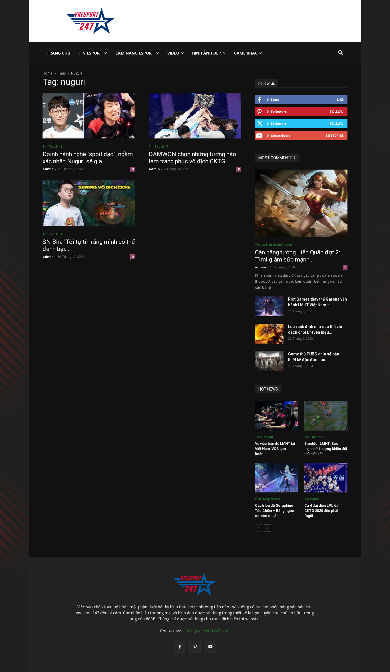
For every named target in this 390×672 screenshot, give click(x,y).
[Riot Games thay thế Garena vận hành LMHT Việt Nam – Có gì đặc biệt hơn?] (269, 306)
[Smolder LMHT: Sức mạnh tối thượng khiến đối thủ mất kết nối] (326, 415)
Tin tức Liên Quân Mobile (273, 245)
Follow (336, 111)
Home (48, 73)
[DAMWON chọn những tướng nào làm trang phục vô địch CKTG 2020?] (195, 115)
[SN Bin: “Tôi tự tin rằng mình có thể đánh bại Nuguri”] (89, 203)
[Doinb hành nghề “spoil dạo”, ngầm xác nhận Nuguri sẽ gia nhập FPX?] (89, 115)
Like (340, 99)
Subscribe (334, 135)
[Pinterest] (195, 647)
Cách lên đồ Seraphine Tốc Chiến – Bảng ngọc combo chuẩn (274, 510)
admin (48, 169)
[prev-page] (258, 528)
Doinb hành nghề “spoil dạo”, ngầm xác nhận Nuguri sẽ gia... (88, 158)
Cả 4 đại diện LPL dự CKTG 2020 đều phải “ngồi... (321, 510)
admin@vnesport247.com (206, 630)
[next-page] (267, 528)
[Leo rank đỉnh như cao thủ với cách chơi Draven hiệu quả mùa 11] (269, 334)
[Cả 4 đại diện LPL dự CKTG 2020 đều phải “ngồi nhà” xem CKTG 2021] (326, 477)
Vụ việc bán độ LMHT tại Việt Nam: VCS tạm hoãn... (275, 448)
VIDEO (173, 53)
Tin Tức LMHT (53, 146)
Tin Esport (90, 53)
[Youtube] (210, 647)
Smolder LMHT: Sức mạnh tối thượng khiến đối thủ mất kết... (325, 448)
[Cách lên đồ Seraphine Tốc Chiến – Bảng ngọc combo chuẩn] (276, 477)
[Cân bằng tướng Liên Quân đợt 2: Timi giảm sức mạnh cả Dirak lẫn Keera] (301, 203)
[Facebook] (179, 647)
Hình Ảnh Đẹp (206, 53)
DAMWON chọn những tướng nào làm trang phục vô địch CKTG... (192, 158)
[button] (340, 53)
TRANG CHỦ (59, 53)
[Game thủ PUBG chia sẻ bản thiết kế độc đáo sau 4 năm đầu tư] (269, 361)
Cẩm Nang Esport (134, 53)
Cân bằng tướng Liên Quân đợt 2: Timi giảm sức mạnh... (297, 256)
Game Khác (246, 53)
